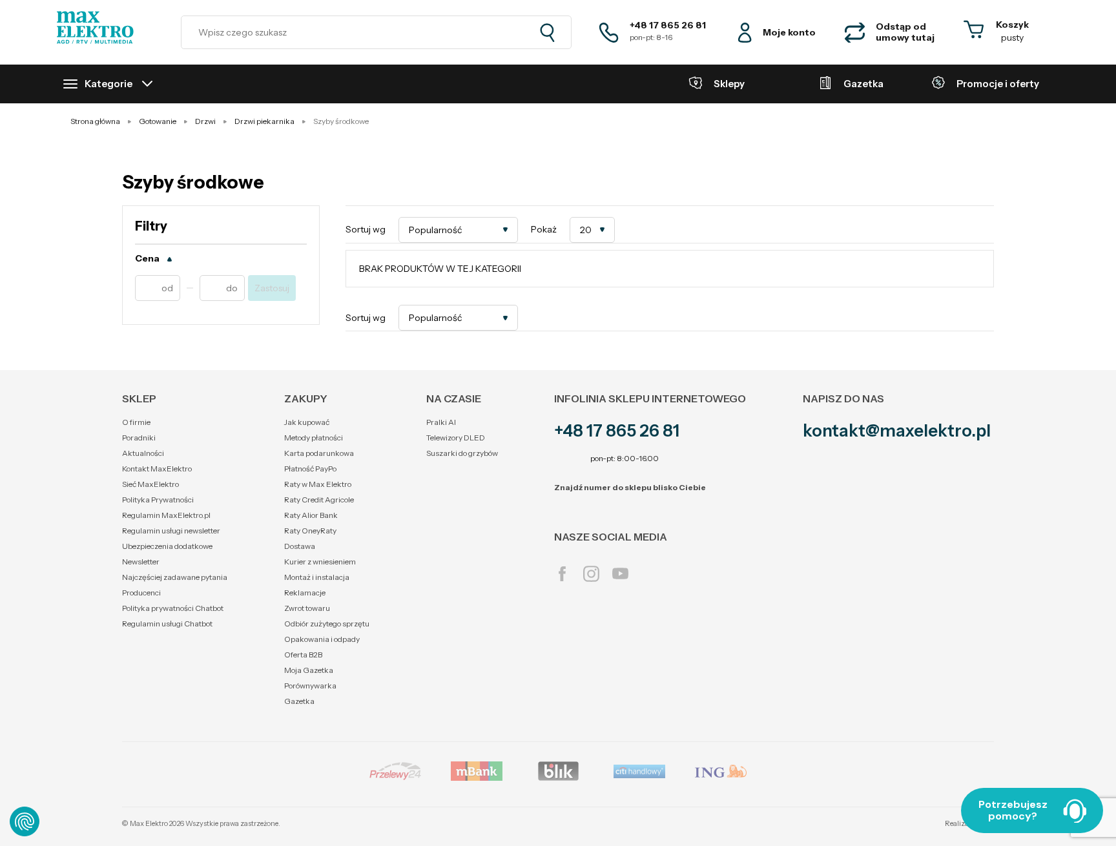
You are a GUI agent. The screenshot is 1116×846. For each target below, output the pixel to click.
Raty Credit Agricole (319, 499)
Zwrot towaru (307, 608)
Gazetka (299, 701)
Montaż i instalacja (316, 577)
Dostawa (299, 546)
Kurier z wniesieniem (320, 561)
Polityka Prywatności (158, 499)
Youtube (620, 574)
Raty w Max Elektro (317, 484)
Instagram (591, 574)
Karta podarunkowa (319, 453)
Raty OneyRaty (310, 530)
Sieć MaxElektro (150, 484)
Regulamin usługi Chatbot (167, 623)
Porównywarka (310, 685)
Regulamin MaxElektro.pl (166, 515)
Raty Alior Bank (311, 515)
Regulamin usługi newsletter (171, 530)
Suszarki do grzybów (462, 453)
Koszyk (1012, 24)
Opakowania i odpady (322, 639)
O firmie (136, 422)
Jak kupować (306, 422)
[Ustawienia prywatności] (24, 821)
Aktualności (143, 453)
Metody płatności (313, 437)
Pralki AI (441, 422)
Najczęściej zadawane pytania (174, 577)
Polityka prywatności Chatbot (172, 608)
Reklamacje (305, 592)
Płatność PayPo (310, 468)
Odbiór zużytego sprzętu (326, 623)
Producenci (141, 592)
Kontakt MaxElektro (157, 468)
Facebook (562, 574)
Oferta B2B (303, 654)
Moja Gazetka (308, 670)
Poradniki (139, 437)
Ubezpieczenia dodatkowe (167, 546)
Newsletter (141, 561)
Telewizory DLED (455, 437)
